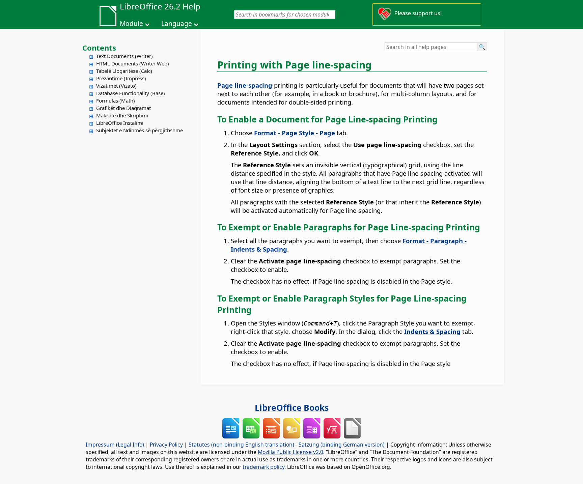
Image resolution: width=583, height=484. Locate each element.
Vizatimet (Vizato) (116, 85)
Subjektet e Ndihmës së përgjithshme (139, 130)
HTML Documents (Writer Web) (132, 63)
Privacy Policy (166, 444)
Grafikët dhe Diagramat (123, 108)
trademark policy (263, 467)
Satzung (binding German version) (342, 444)
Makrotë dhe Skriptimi (122, 115)
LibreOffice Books (292, 407)
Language (176, 23)
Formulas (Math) (115, 100)
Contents (99, 47)
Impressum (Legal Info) (115, 444)
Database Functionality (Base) (130, 93)
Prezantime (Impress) (121, 78)
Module (131, 23)
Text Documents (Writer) (124, 56)
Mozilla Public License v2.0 (290, 452)
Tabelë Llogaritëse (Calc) (124, 70)
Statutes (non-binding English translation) (241, 444)
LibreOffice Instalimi (119, 122)
